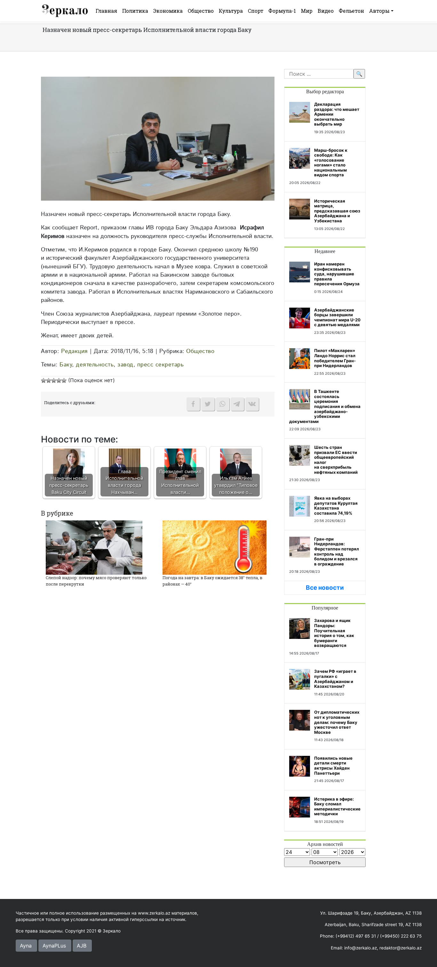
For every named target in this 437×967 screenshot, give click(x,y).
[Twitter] (208, 404)
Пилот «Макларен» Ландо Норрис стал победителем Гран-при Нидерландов (335, 358)
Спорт (255, 10)
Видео (326, 10)
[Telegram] (237, 404)
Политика (135, 10)
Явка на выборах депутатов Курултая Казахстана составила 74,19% (336, 505)
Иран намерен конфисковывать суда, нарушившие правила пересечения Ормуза (337, 273)
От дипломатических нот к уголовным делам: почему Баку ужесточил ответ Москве (336, 722)
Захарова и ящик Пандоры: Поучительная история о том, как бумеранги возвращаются (334, 633)
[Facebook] (193, 404)
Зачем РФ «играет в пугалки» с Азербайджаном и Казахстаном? (335, 679)
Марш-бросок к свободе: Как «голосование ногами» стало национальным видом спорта (330, 163)
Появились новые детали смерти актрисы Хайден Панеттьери (333, 766)
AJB (81, 945)
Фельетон (351, 10)
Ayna (26, 945)
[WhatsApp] (222, 404)
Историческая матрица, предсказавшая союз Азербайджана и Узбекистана (337, 210)
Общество (201, 10)
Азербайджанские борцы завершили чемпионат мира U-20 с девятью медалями (337, 317)
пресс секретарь (160, 364)
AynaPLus (54, 945)
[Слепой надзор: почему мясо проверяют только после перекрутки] (94, 547)
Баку (66, 364)
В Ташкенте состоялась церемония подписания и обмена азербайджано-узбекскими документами (325, 406)
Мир (307, 10)
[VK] (252, 404)
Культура (231, 10)
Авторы (379, 10)
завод (125, 364)
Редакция (74, 351)
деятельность (95, 364)
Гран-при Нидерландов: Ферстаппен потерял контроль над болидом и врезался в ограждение (336, 551)
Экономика (168, 10)
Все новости (325, 587)
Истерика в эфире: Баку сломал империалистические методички (337, 806)
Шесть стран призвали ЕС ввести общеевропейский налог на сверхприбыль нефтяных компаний (336, 460)
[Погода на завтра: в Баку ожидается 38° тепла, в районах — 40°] (214, 547)
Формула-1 (282, 10)
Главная (106, 10)
